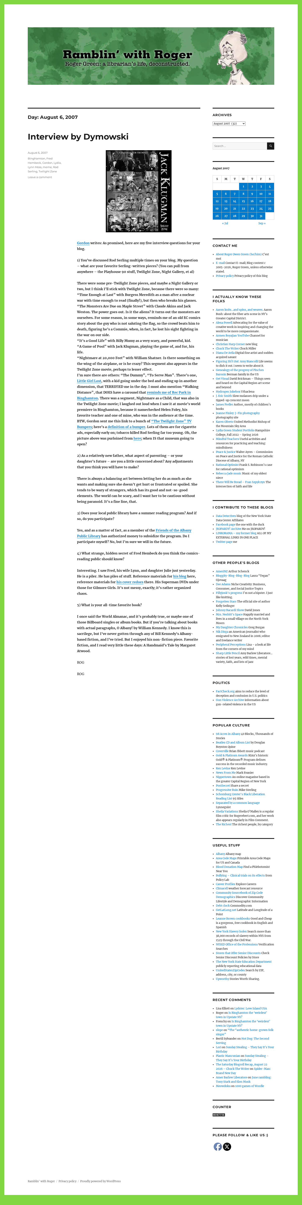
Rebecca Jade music (228, 473)
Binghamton (36, 158)
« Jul (225, 223)
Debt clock (223, 905)
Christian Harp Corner (230, 344)
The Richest (224, 824)
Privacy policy (225, 276)
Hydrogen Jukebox (228, 391)
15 (243, 201)
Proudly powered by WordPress (100, 1181)
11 (270, 194)
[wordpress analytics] (243, 1114)
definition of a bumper (126, 427)
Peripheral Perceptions (231, 644)
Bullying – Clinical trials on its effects (240, 875)
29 (243, 216)
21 (234, 208)
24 (261, 208)
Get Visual (222, 378)
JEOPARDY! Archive (228, 529)
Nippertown (224, 777)
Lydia (57, 162)
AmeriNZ (222, 571)
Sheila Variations (227, 811)
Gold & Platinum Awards (232, 755)
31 (261, 216)
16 (252, 201)
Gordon (83, 243)
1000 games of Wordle (249, 1086)
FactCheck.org (225, 691)
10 (261, 194)
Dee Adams (223, 584)
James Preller (224, 404)
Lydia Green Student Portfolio (235, 430)
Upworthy (222, 979)
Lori (218, 1047)
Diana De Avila (225, 353)
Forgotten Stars (226, 601)
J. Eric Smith (224, 396)
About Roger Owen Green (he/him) (239, 254)
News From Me (226, 772)
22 (243, 208)
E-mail (220, 263)
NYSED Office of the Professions (237, 944)
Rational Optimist (227, 465)
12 (217, 201)
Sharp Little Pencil (228, 653)
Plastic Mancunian (228, 1056)
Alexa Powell (224, 322)
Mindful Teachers (227, 439)
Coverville (222, 751)
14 (234, 201)
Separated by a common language (238, 803)
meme (47, 167)
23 (252, 208)
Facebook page (225, 524)
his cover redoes (129, 582)
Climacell (222, 888)
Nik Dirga (222, 631)
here (137, 438)
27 (226, 216)
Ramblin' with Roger (41, 1181)
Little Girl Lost (89, 381)
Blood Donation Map (229, 867)
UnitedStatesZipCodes (230, 970)
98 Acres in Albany (228, 734)
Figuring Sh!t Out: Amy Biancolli (237, 361)
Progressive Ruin (227, 790)
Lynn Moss (34, 167)
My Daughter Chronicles (232, 627)
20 (226, 208)
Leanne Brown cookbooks (233, 918)
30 (252, 216)
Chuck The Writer (227, 348)
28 (234, 216)
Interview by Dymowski (78, 137)
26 (217, 216)
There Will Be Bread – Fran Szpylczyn (240, 482)
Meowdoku (223, 1086)
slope (219, 1030)
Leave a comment (40, 177)
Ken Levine (223, 768)
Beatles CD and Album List (233, 742)
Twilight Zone (48, 171)
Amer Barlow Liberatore (231, 1077)
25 (269, 208)
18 (269, 201)
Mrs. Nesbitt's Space (229, 614)
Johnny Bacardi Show (230, 610)
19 (217, 208)
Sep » (262, 223)
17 (260, 201)
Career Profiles (225, 884)
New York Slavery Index (231, 931)
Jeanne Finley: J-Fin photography (238, 413)
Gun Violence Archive (230, 700)
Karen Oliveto (224, 422)
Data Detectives (226, 516)
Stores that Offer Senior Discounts (238, 953)
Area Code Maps (226, 858)
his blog (179, 576)
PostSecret (223, 785)
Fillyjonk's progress (229, 593)
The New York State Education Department (244, 961)
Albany (220, 854)
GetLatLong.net (226, 910)
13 (226, 201)
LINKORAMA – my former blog (236, 533)
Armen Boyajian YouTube (232, 335)
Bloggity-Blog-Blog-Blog (233, 575)
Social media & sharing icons (128, 1202)
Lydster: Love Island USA (250, 1008)
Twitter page (224, 542)
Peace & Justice (225, 452)
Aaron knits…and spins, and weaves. (239, 310)
